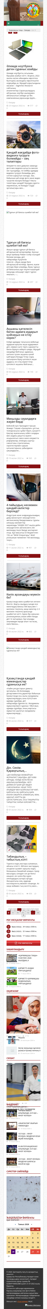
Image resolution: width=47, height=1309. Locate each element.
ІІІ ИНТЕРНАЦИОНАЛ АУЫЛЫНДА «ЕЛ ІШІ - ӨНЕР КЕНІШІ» (28, 1149)
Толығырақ (23, 114)
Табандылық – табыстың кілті (17, 858)
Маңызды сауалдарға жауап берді (21, 420)
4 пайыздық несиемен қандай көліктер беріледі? (22, 508)
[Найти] (38, 25)
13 (22, 1242)
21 (27, 1247)
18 (13, 1247)
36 (38, 913)
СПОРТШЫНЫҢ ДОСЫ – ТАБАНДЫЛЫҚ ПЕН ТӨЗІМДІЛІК (21, 1107)
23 (38, 1247)
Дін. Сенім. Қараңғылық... (17, 769)
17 (9, 1247)
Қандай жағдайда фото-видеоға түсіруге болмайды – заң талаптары (23, 157)
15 (33, 1242)
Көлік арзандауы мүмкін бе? (23, 596)
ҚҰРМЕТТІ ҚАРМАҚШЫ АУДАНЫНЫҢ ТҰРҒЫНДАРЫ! (28, 981)
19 (18, 1247)
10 (18, 913)
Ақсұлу (21, 1037)
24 (9, 1251)
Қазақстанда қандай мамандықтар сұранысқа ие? (21, 681)
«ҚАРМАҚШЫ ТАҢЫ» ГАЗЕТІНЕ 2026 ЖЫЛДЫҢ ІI (27, 958)
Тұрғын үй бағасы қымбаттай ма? (19, 244)
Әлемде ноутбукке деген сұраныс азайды (22, 67)
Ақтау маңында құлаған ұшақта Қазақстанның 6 (29, 1049)
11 (23, 913)
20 (22, 1247)
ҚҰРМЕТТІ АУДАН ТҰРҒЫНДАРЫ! (26, 969)
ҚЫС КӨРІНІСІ (13, 1220)
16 (38, 1242)
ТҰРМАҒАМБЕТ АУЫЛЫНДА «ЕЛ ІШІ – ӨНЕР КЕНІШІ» (28, 1113)
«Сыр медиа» (22, 1301)
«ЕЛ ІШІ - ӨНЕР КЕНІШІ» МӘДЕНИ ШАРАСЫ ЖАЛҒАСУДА (29, 1161)
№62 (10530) (16, 936)
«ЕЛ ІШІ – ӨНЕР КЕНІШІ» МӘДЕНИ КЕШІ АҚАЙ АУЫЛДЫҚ (29, 1136)
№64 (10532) (16, 927)
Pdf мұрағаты (25, 943)
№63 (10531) (16, 931)
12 (28, 913)
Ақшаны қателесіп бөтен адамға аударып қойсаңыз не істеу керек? (22, 333)
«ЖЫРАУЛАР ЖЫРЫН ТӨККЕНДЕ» (28, 1124)
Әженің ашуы (13, 1039)
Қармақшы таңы (33, 11)
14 (27, 1242)
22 (33, 1247)
